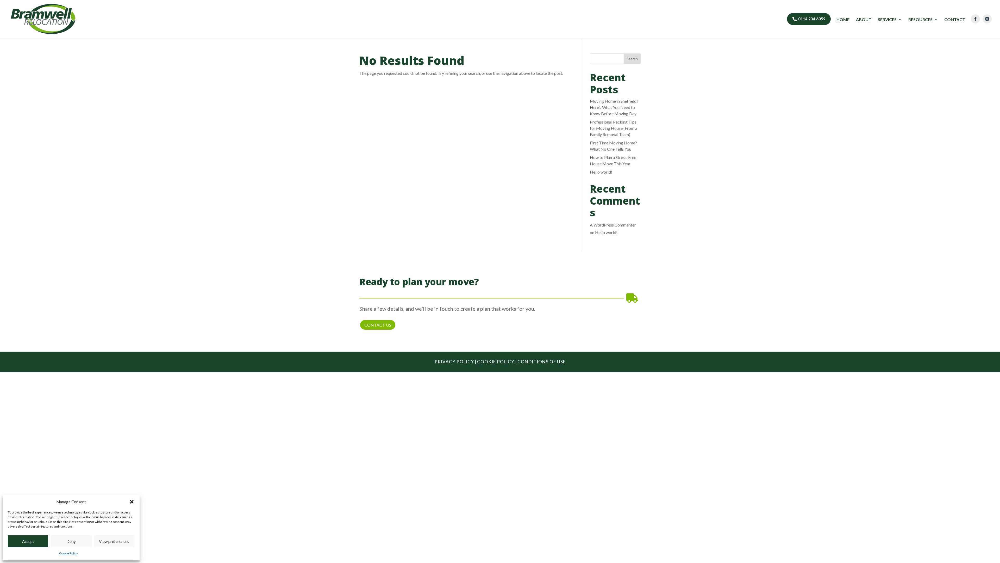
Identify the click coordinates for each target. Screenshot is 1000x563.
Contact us (377, 324)
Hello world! (601, 171)
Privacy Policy (454, 361)
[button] (131, 501)
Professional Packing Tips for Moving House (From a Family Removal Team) (613, 128)
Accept (28, 541)
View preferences (114, 541)
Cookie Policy (68, 553)
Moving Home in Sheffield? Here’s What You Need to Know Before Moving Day (614, 107)
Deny (71, 541)
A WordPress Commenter (613, 224)
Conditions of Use (541, 361)
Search (632, 59)
